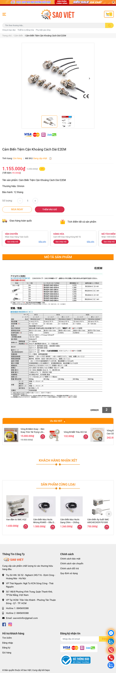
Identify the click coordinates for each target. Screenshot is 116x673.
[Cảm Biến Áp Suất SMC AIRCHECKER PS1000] (98, 506)
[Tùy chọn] (42, 436)
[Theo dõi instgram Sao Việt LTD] (10, 624)
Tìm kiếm (7, 638)
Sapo (47, 670)
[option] (58, 78)
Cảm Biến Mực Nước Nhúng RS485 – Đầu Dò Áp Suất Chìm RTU (44, 522)
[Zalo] (111, 642)
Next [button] (89, 78)
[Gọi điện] (111, 650)
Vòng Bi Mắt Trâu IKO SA (75, 432)
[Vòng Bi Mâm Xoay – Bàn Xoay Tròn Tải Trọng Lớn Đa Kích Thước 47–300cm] (11, 435)
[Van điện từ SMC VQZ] (17, 506)
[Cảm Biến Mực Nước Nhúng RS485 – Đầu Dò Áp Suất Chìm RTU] (44, 506)
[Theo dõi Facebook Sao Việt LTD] (4, 624)
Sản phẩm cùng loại (58, 484)
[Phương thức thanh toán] (40, 134)
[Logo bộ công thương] (75, 660)
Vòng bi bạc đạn (9, 30)
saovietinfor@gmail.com (25, 618)
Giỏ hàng (6, 652)
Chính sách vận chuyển (71, 563)
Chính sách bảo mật (70, 558)
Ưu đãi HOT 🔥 (58, 421)
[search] (109, 25)
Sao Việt (27, 670)
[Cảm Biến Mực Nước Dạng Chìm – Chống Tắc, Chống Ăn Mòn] (71, 506)
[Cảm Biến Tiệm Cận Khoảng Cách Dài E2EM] (58, 78)
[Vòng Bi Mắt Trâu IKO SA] (54, 435)
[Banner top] (58, 3)
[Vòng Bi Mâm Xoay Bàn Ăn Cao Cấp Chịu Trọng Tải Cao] (97, 435)
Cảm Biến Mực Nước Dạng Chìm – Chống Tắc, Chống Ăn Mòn (69, 522)
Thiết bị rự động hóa (26, 30)
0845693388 (22, 608)
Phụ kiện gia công (43, 30)
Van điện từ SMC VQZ (16, 519)
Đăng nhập (7, 642)
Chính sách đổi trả (69, 568)
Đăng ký (6, 647)
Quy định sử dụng (69, 573)
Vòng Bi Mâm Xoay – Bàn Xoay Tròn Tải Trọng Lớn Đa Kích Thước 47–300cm (33, 432)
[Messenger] (111, 633)
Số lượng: (7, 200)
